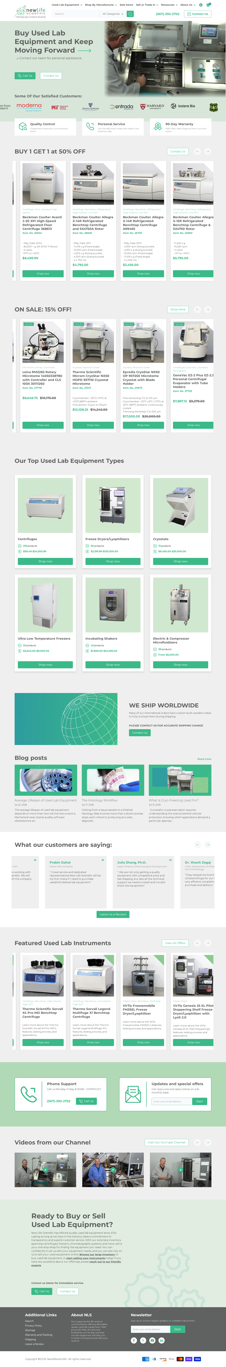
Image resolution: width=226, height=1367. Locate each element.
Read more (204, 759)
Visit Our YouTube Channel (166, 1142)
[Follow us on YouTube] (152, 1340)
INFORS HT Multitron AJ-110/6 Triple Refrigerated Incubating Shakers (119, 1012)
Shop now (170, 273)
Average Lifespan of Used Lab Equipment (46, 800)
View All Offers (175, 943)
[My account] (201, 5)
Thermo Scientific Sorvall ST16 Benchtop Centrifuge (169, 1012)
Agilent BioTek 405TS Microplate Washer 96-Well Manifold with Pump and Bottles (167, 378)
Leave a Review (34, 1344)
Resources (167, 4)
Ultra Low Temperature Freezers (44, 638)
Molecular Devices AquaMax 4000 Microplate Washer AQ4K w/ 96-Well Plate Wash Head (119, 379)
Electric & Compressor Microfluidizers (171, 640)
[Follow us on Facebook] (134, 1340)
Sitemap (30, 1330)
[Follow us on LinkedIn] (162, 1340)
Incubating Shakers (101, 638)
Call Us (27, 75)
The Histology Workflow (100, 800)
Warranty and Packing (38, 1334)
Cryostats (161, 539)
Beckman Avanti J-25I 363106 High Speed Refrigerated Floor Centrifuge (116, 223)
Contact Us (51, 75)
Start (199, 1101)
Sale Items (126, 4)
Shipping (30, 1339)
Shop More (177, 309)
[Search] (130, 14)
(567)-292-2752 (167, 14)
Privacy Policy (33, 1325)
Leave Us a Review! (113, 914)
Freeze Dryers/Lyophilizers (107, 539)
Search (29, 1321)
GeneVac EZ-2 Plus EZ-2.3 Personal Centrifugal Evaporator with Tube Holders (69, 381)
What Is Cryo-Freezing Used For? (174, 800)
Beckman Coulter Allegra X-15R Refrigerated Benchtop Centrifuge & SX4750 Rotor (69, 223)
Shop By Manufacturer (99, 4)
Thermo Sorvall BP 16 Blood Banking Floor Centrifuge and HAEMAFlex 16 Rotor (166, 223)
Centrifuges (27, 539)
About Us (186, 4)
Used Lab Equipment (65, 4)
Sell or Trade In (145, 4)
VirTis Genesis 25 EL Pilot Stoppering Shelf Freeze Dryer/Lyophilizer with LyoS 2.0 (69, 1011)
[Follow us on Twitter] (143, 1340)
